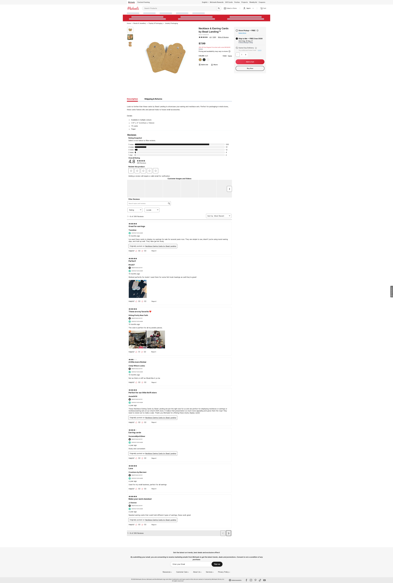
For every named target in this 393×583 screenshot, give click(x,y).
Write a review (223, 37)
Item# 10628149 (204, 34)
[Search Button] (219, 8)
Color (225, 56)
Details (201, 49)
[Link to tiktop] (260, 580)
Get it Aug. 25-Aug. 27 (246, 41)
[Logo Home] (133, 8)
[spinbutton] (242, 55)
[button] (215, 51)
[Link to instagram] (251, 580)
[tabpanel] (179, 116)
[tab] (132, 99)
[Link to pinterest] (255, 580)
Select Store (242, 33)
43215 (259, 50)
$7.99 (202, 43)
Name (230, 56)
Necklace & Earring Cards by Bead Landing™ (213, 30)
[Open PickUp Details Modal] (257, 30)
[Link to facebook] (246, 580)
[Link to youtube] (264, 580)
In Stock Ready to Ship (246, 42)
